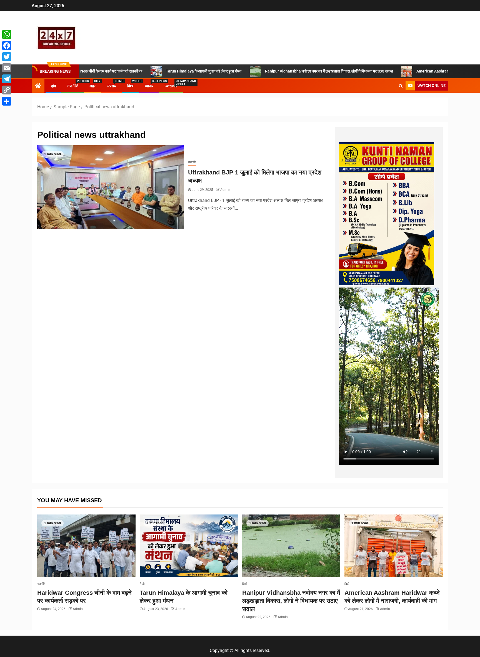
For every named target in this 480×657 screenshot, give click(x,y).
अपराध (111, 86)
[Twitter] (6, 56)
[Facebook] (6, 45)
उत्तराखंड (170, 86)
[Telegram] (6, 78)
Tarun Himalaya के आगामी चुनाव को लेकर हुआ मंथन (168, 71)
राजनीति (72, 86)
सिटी (142, 583)
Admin (225, 190)
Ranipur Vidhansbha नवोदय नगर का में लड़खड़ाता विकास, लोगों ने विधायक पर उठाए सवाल (293, 71)
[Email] (6, 67)
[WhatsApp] (6, 34)
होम (53, 86)
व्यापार (149, 86)
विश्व (130, 86)
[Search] (400, 86)
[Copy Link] (6, 90)
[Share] (6, 101)
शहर (92, 86)
